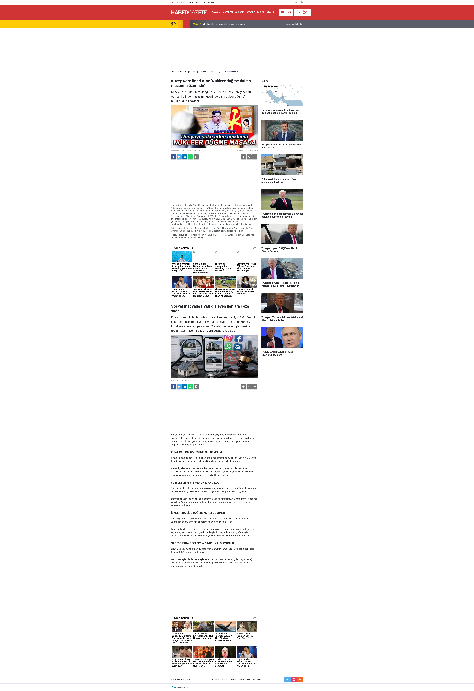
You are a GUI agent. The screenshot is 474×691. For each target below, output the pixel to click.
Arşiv (203, 2)
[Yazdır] (196, 156)
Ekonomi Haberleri (222, 12)
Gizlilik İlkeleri (244, 680)
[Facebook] (173, 156)
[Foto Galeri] (301, 2)
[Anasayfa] (172, 2)
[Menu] (282, 12)
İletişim (233, 680)
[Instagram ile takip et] (294, 679)
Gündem (239, 12)
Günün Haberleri (192, 2)
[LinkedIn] (184, 156)
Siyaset (251, 12)
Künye (224, 680)
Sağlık (270, 12)
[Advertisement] (237, 49)
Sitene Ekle (212, 2)
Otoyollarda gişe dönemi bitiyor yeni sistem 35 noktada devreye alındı (233, 24)
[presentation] (180, 24)
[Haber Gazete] (189, 12)
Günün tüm (294, 24)
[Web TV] (295, 2)
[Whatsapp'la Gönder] (190, 156)
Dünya (260, 12)
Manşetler (180, 2)
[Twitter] (179, 156)
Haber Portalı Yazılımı (183, 687)
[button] (243, 156)
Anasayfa (215, 680)
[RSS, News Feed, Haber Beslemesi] (300, 679)
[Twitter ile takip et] (287, 679)
